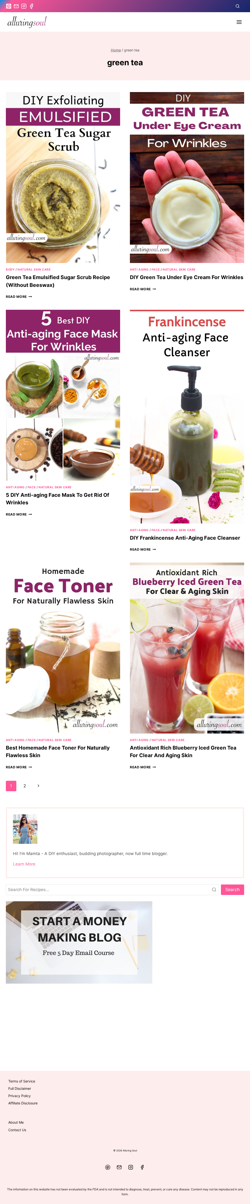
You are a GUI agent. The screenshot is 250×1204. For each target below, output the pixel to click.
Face (156, 269)
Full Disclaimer (19, 1088)
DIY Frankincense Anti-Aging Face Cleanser (185, 538)
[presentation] (63, 177)
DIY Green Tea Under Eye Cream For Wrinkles (186, 277)
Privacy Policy (19, 1096)
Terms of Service (21, 1081)
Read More (19, 297)
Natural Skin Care (34, 269)
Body (10, 269)
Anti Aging (139, 269)
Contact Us (17, 1130)
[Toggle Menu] (239, 22)
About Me (16, 1122)
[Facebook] (142, 1167)
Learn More (24, 864)
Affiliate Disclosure (23, 1103)
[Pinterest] (108, 1167)
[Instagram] (131, 1167)
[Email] (119, 1167)
